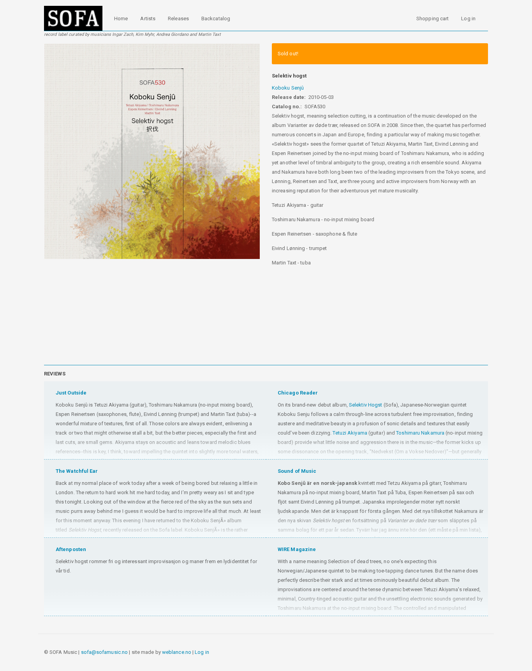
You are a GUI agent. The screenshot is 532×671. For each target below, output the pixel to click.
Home (121, 18)
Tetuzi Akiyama (350, 433)
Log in (468, 18)
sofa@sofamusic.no (104, 652)
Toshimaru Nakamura (420, 433)
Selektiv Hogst (365, 405)
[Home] (76, 18)
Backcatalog (215, 18)
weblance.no (176, 652)
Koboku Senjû (288, 88)
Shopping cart (432, 18)
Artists (147, 18)
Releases (178, 18)
